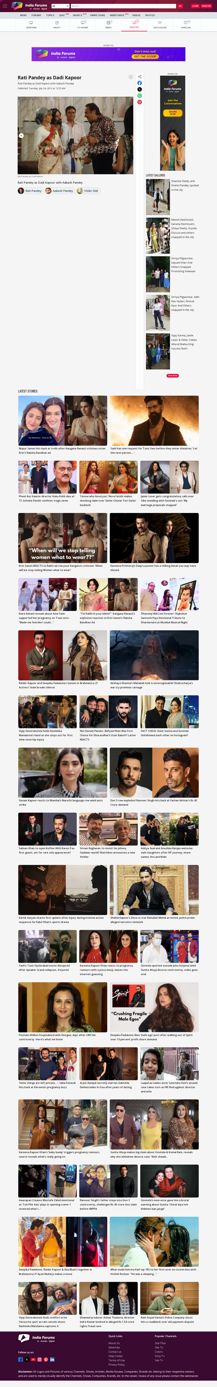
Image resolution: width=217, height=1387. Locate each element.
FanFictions (97, 15)
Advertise (114, 1347)
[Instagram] (39, 1359)
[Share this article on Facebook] (139, 83)
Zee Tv (159, 1347)
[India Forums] (29, 6)
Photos (150, 15)
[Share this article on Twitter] (139, 89)
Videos (136, 15)
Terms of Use (116, 1360)
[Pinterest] (46, 1359)
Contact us (114, 1351)
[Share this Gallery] (139, 76)
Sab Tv (159, 1360)
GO (180, 6)
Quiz (62, 15)
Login (195, 6)
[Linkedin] (52, 1359)
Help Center (115, 1356)
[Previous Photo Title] (35, 136)
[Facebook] (20, 1359)
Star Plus (160, 1343)
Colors (159, 1351)
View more (173, 375)
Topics (50, 15)
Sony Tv (160, 1356)
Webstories (117, 15)
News (23, 15)
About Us (114, 1343)
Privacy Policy (116, 1364)
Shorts (77, 15)
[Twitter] (27, 1359)
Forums (36, 15)
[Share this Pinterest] (139, 102)
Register (206, 6)
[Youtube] (33, 1359)
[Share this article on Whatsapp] (139, 95)
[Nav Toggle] (5, 6)
